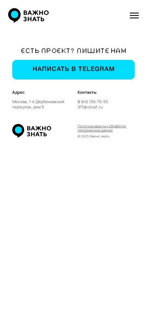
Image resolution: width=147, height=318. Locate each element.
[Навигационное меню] (134, 15)
